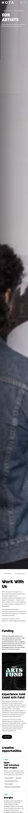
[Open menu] (25, 2)
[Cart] (21, 2)
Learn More (7, 737)
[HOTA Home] (8, 2)
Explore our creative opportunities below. (14, 621)
